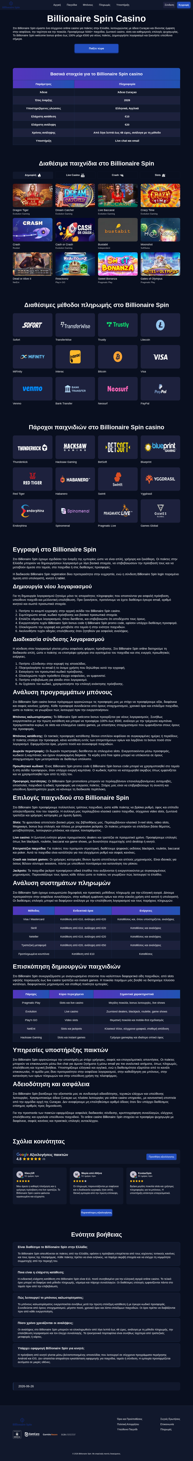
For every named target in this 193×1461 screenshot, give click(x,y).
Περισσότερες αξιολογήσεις (96, 1212)
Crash (115, 175)
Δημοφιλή (30, 175)
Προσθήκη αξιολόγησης (161, 1156)
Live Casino (73, 175)
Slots (158, 175)
